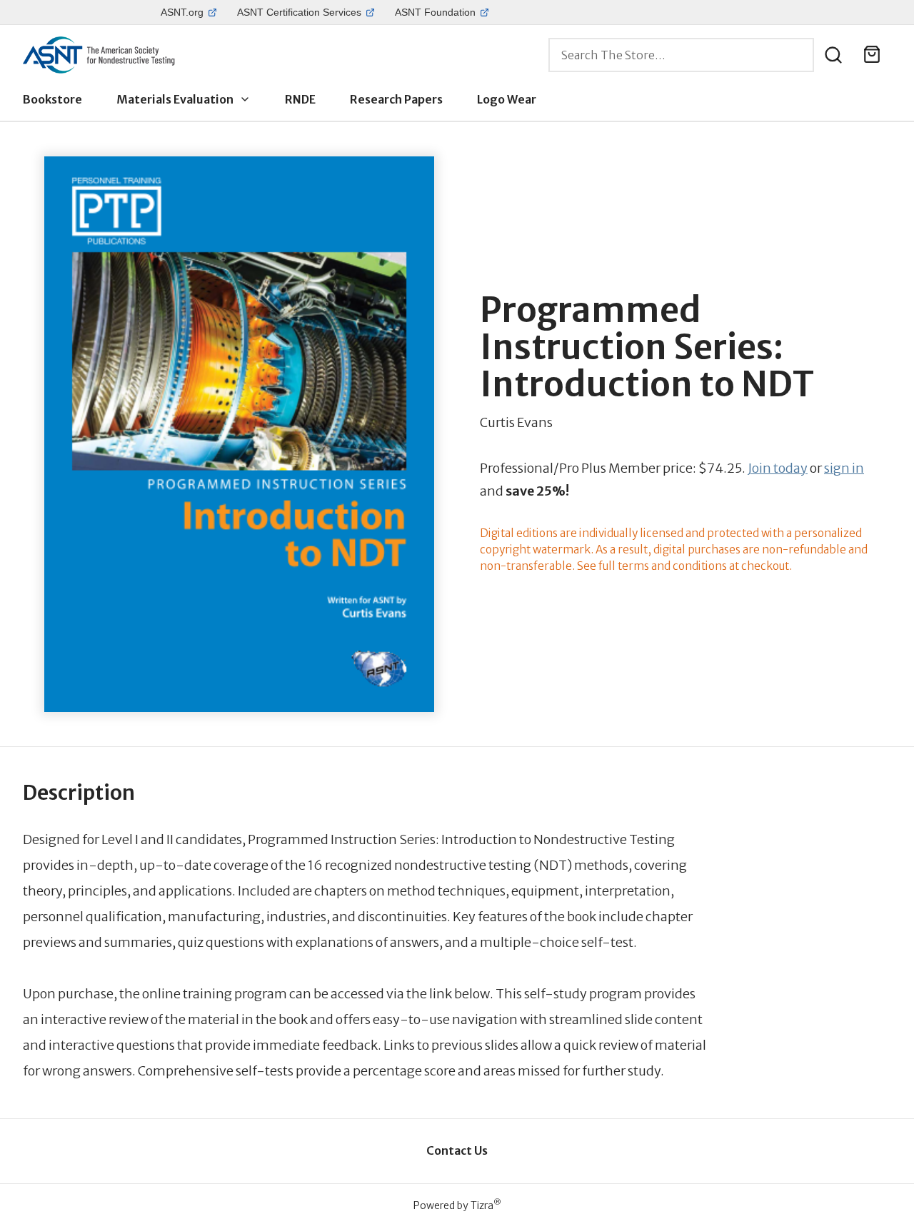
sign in (844, 468)
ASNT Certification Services (299, 12)
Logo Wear (506, 99)
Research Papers (396, 99)
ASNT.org (182, 12)
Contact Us (457, 1150)
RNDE (300, 99)
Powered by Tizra (457, 1205)
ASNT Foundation (435, 12)
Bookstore (52, 99)
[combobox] (681, 55)
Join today (778, 468)
